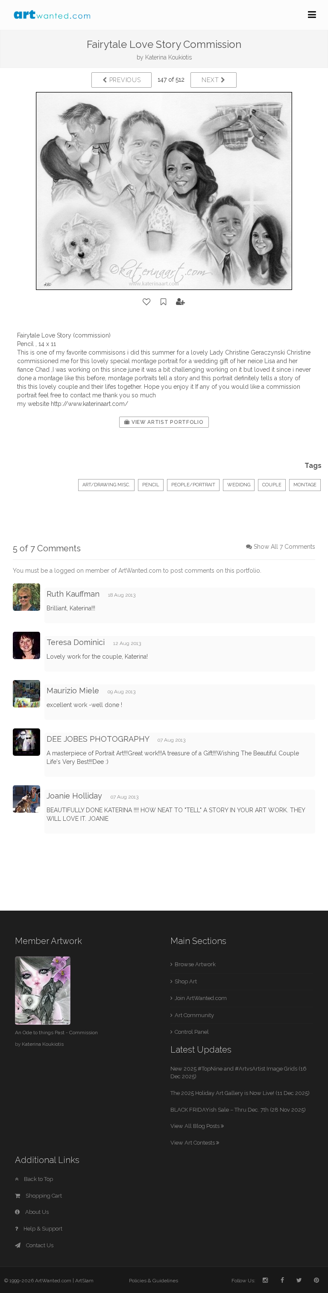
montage (304, 485)
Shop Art (186, 981)
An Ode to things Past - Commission (56, 1033)
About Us (36, 1212)
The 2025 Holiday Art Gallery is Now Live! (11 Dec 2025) (240, 1093)
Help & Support (42, 1228)
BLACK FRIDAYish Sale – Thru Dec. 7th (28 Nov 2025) (238, 1110)
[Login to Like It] (146, 302)
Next (211, 80)
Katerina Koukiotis (168, 57)
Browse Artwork (195, 964)
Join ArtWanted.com (201, 998)
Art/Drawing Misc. (106, 485)
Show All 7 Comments (284, 546)
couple (271, 485)
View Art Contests (193, 1142)
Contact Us (39, 1245)
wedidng (238, 485)
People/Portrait (193, 485)
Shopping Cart (43, 1195)
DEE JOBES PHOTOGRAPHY (98, 738)
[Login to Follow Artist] (181, 302)
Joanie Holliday (74, 795)
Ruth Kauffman (73, 593)
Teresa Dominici (76, 642)
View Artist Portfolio (166, 422)
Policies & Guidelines (153, 1281)
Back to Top (38, 1179)
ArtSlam (84, 1281)
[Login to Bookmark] (163, 302)
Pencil (150, 485)
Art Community (194, 1015)
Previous (124, 80)
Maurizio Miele (73, 690)
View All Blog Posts (195, 1126)
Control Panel (192, 1032)
